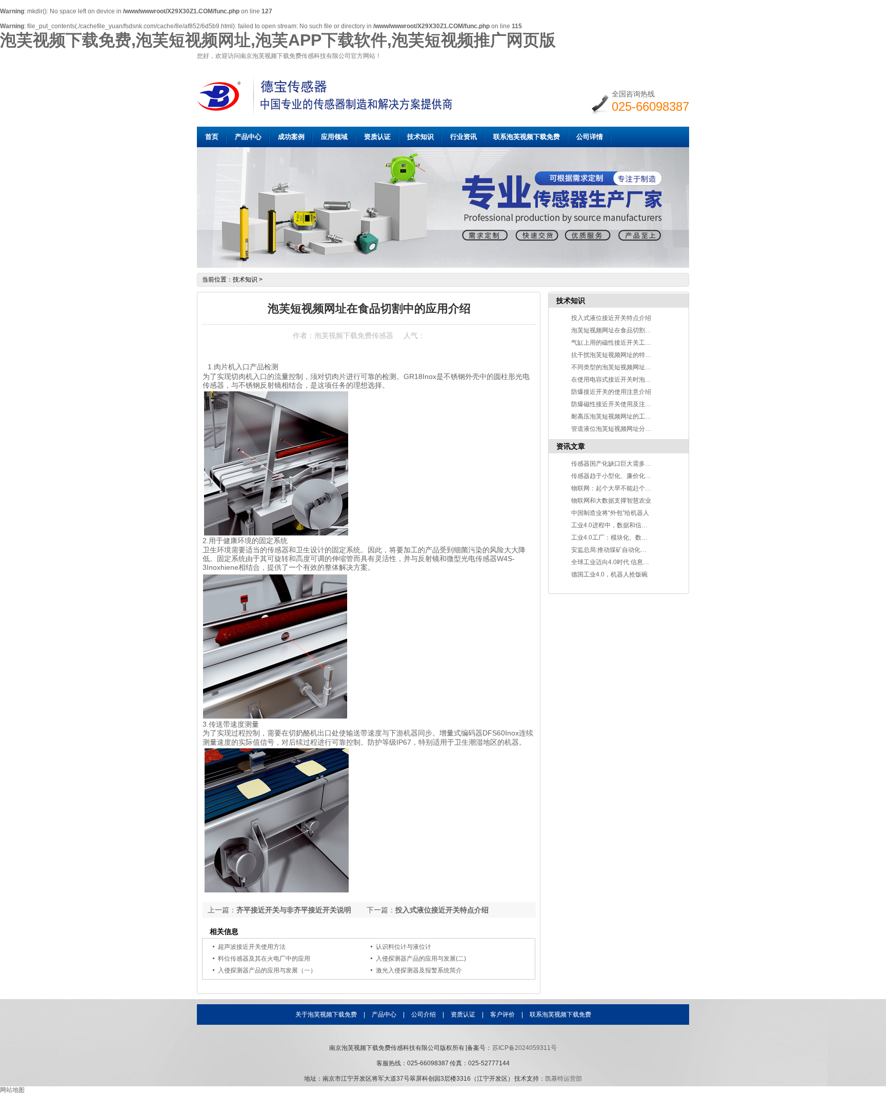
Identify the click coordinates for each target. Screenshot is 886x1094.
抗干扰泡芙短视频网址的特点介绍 (617, 355)
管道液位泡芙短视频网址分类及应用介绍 (626, 428)
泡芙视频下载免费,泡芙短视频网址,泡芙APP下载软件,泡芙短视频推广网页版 (278, 40)
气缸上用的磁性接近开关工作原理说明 (623, 342)
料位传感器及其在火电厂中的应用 (264, 958)
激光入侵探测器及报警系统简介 (419, 970)
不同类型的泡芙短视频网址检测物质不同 (626, 367)
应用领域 (334, 137)
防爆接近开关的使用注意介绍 (611, 391)
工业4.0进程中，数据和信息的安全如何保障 (631, 525)
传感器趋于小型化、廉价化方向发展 (620, 476)
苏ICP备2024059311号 (524, 1047)
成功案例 (291, 137)
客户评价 (502, 1014)
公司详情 (589, 137)
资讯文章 (570, 446)
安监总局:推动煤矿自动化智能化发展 (621, 549)
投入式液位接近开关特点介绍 (442, 910)
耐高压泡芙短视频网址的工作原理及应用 (626, 416)
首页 (211, 137)
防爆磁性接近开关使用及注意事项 (617, 404)
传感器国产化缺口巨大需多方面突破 (620, 463)
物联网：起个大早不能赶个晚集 (614, 488)
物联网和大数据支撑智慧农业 (611, 500)
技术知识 (420, 137)
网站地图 (12, 1089)
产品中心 (248, 137)
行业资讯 (463, 137)
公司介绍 (423, 1014)
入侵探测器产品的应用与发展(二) (421, 958)
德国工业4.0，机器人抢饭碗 (609, 574)
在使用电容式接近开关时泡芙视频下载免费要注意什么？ (648, 379)
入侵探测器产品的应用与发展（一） (267, 970)
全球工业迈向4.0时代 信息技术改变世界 (625, 562)
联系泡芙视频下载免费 (526, 137)
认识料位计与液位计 (403, 946)
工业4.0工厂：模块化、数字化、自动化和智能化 (637, 537)
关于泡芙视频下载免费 (326, 1014)
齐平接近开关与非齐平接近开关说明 (293, 910)
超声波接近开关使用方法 (252, 946)
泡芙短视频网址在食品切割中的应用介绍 (626, 330)
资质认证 (377, 137)
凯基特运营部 (563, 1078)
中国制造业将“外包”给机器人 (610, 512)
